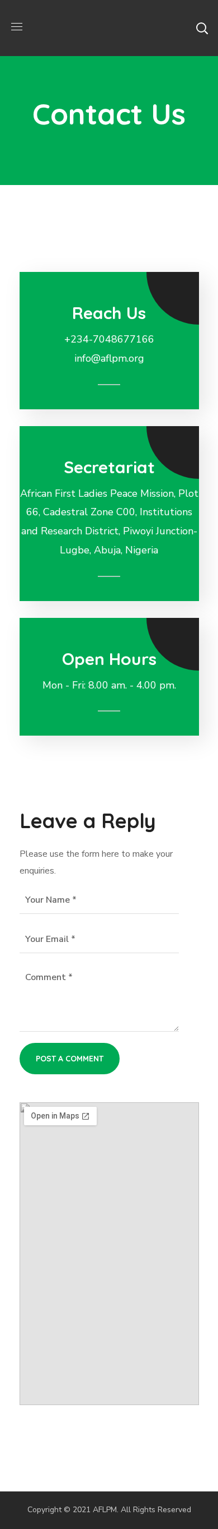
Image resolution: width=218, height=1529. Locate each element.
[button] (201, 28)
